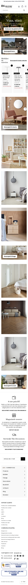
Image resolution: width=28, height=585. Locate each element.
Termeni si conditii (6, 520)
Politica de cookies (6, 508)
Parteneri (3, 543)
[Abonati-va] (23, 459)
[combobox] (14, 10)
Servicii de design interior (8, 539)
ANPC (2, 512)
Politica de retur (5, 522)
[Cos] (22, 6)
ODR (2, 514)
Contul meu (4, 525)
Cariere (3, 546)
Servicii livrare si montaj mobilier (10, 535)
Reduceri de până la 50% (13, 29)
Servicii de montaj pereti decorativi (10, 537)
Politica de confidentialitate (8, 505)
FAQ (2, 510)
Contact (3, 516)
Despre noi (4, 531)
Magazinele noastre (6, 533)
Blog (2, 518)
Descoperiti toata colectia (18, 60)
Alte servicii (4, 541)
